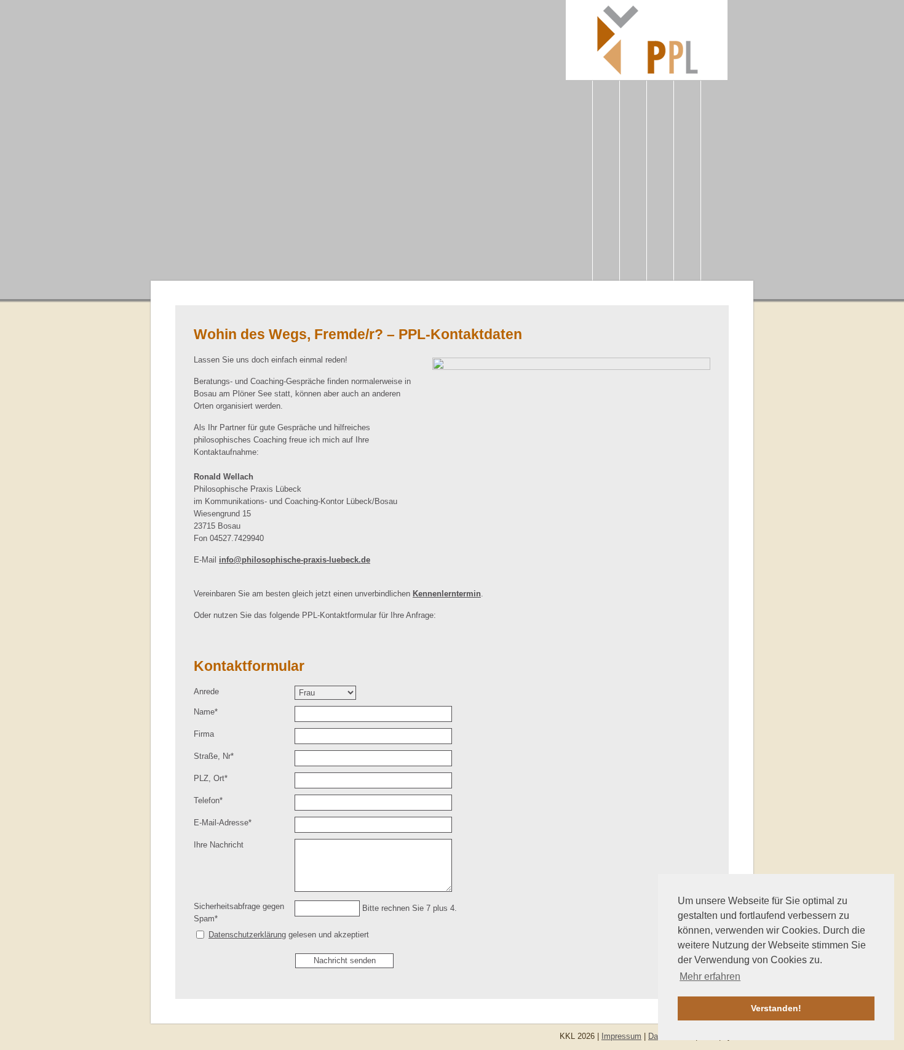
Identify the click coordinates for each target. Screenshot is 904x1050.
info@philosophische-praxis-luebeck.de (294, 559)
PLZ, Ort (211, 778)
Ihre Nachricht (219, 844)
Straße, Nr (214, 756)
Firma (204, 734)
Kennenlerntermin (447, 593)
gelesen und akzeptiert (288, 934)
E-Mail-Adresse (223, 822)
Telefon (211, 800)
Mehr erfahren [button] (710, 976)
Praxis (606, 184)
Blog (714, 184)
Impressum (621, 1036)
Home (579, 184)
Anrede (206, 691)
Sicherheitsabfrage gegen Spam (239, 912)
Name (211, 711)
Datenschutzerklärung (247, 934)
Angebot (633, 190)
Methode (660, 184)
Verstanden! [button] (776, 1008)
